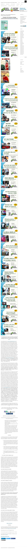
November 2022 (22, 37)
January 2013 (21, 54)
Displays (21, 62)
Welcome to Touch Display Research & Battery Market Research (9, 2)
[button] (3, 538)
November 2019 (22, 48)
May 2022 (21, 40)
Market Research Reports (4, 5)
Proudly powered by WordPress (11, 547)
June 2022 (21, 39)
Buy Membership (23, 2)
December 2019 (22, 47)
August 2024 (21, 32)
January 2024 (21, 33)
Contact (17, 5)
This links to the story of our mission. (11, 528)
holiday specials (22, 64)
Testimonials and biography (11, 5)
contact (6, 534)
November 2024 (22, 31)
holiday (21, 63)
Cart (20, 5)
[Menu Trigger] (26, 2)
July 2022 (21, 38)
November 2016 (22, 51)
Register (21, 68)
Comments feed (22, 71)
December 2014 (22, 53)
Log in (21, 69)
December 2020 (22, 45)
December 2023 (22, 34)
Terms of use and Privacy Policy (4, 547)
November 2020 (22, 46)
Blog (19, 2)
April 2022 (21, 41)
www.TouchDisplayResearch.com (12, 341)
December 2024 (22, 30)
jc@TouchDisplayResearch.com (7, 387)
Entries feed (21, 70)
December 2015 (22, 52)
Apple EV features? (22, 21)
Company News (22, 61)
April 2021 (21, 44)
